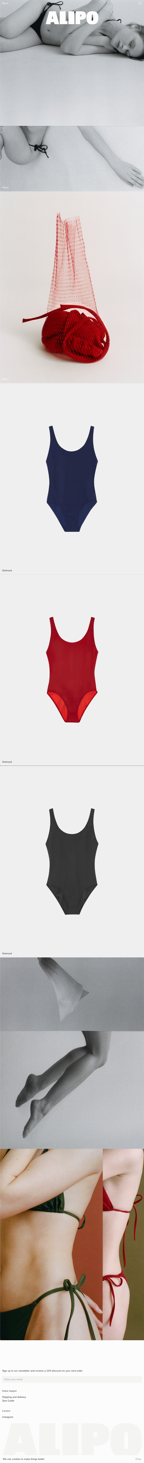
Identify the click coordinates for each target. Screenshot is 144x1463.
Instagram (7, 1417)
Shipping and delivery (14, 1397)
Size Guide (8, 1400)
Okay (138, 1459)
